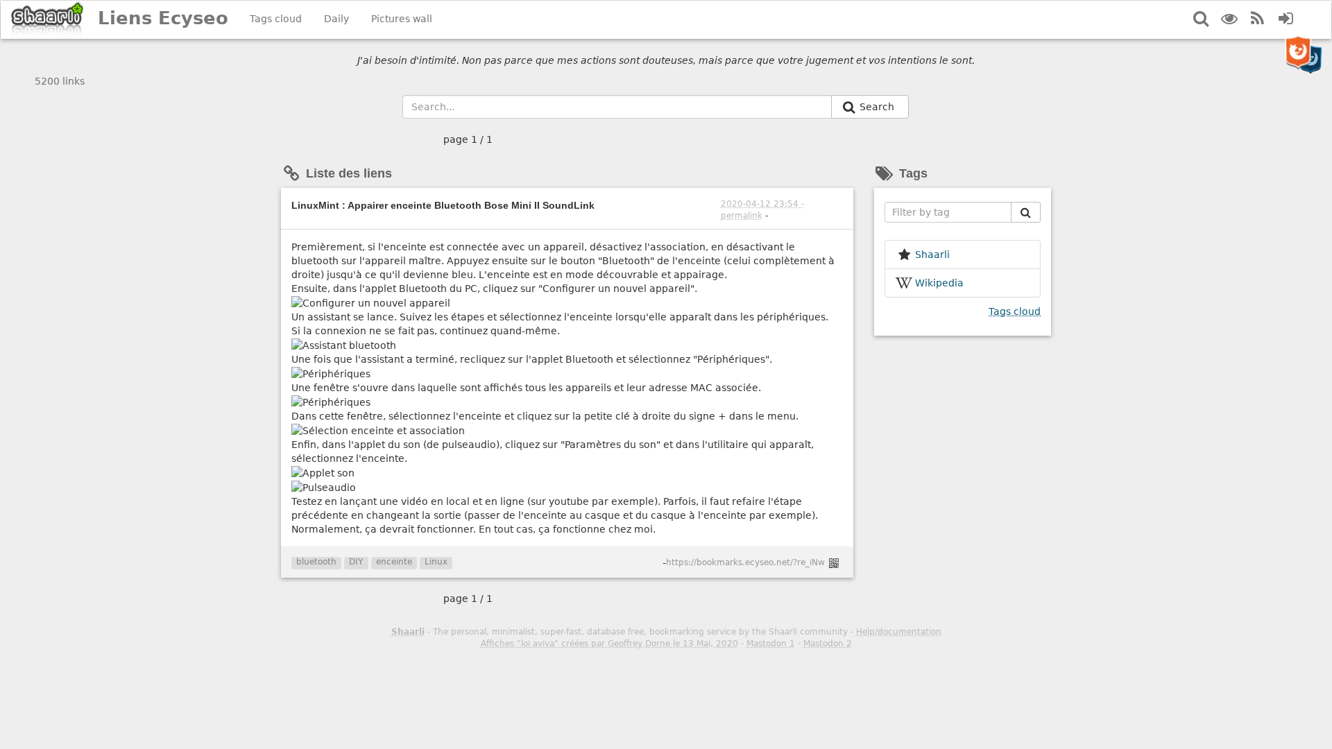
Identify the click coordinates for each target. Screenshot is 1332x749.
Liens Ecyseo (163, 18)
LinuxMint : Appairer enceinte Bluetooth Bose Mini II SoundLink (443, 205)
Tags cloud (276, 18)
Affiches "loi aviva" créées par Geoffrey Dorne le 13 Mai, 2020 (609, 643)
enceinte (394, 562)
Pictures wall (401, 18)
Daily (336, 18)
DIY (356, 562)
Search (878, 106)
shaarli (932, 254)
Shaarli (408, 632)
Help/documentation (898, 632)
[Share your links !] (47, 20)
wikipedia (939, 283)
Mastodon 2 (827, 643)
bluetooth (316, 562)
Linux (436, 562)
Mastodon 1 (770, 643)
